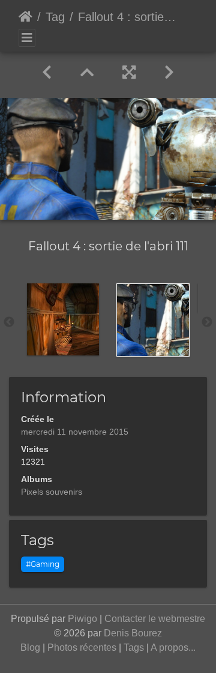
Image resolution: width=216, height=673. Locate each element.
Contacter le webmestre (154, 619)
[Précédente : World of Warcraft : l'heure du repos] (47, 72)
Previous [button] (9, 322)
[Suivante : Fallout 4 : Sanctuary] (169, 72)
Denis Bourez (133, 633)
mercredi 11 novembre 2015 (74, 431)
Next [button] (207, 322)
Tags (134, 647)
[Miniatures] (87, 72)
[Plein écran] (129, 72)
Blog (30, 647)
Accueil (25, 17)
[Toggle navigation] (27, 38)
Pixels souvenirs (51, 491)
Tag (55, 16)
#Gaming (42, 564)
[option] (63, 319)
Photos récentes (81, 647)
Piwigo (82, 619)
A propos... (173, 647)
